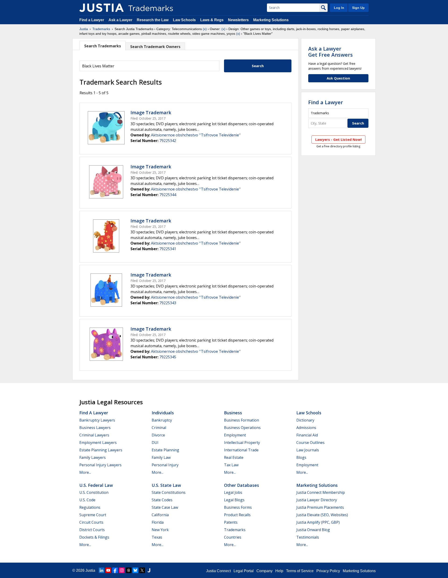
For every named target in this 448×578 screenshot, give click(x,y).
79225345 (167, 357)
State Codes (162, 499)
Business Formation (241, 420)
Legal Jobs (233, 492)
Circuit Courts (91, 522)
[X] (142, 570)
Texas (157, 537)
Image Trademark (150, 112)
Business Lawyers (95, 427)
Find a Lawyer (91, 20)
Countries (232, 537)
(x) (205, 29)
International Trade (241, 450)
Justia (83, 29)
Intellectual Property (242, 442)
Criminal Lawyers (94, 435)
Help (279, 571)
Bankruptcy (162, 420)
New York (160, 529)
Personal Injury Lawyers (100, 464)
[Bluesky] (135, 570)
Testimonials (307, 537)
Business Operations (242, 427)
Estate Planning (165, 450)
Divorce (158, 435)
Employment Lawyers (98, 442)
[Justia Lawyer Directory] (149, 570)
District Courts (92, 529)
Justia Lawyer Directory (316, 499)
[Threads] (128, 570)
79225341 (167, 248)
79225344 (167, 194)
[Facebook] (115, 570)
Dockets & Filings (94, 537)
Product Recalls (237, 514)
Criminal (159, 427)
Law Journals (307, 450)
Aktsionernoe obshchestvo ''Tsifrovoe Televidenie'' (196, 135)
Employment (235, 435)
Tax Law (231, 464)
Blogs (301, 457)
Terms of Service (300, 571)
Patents (231, 522)
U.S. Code (87, 499)
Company (264, 571)
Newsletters (238, 20)
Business (233, 412)
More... (85, 472)
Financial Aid (307, 435)
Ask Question (338, 78)
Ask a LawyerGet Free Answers (330, 51)
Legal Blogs (234, 499)
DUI (155, 442)
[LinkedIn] (101, 570)
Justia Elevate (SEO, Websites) (322, 514)
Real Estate (233, 457)
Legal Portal (244, 571)
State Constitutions (169, 492)
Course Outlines (310, 442)
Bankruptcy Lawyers (97, 420)
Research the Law (152, 20)
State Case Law (165, 507)
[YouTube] (108, 570)
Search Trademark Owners (155, 46)
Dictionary (305, 420)
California (160, 514)
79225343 (167, 302)
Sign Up (358, 8)
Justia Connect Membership (320, 492)
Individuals (163, 412)
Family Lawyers (92, 457)
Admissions (306, 427)
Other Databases (241, 485)
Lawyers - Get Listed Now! (338, 139)
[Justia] (101, 7)
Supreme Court (92, 514)
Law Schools (184, 20)
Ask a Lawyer (120, 20)
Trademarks (101, 29)
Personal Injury (165, 464)
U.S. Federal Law (96, 485)
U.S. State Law (166, 485)
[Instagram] (122, 570)
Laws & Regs (212, 20)
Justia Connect (218, 571)
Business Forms (238, 507)
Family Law (161, 457)
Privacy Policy (328, 571)
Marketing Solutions (271, 20)
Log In (339, 8)
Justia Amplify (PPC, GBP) (318, 522)
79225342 (167, 140)
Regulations (89, 507)
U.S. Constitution (93, 492)
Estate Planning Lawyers (100, 450)
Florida (158, 522)
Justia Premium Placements (320, 507)
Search (258, 65)
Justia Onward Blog (313, 529)
